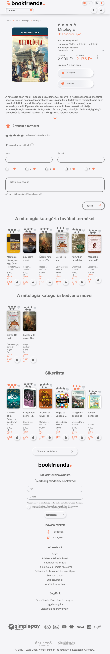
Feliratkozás (51, 515)
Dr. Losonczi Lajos (69, 34)
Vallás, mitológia (22, 21)
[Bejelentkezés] (94, 10)
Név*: (8, 154)
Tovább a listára (47, 451)
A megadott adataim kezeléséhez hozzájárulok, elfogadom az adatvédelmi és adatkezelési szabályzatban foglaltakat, (55, 507)
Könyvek (62, 44)
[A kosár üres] (101, 10)
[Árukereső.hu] (43, 642)
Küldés (90, 206)
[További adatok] (103, 50)
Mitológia (37, 21)
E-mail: (61, 154)
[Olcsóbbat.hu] (66, 643)
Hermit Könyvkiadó (68, 41)
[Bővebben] (55, 117)
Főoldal (8, 21)
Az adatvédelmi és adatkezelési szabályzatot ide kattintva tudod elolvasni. (55, 503)
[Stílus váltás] (84, 3)
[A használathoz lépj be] (18, 231)
